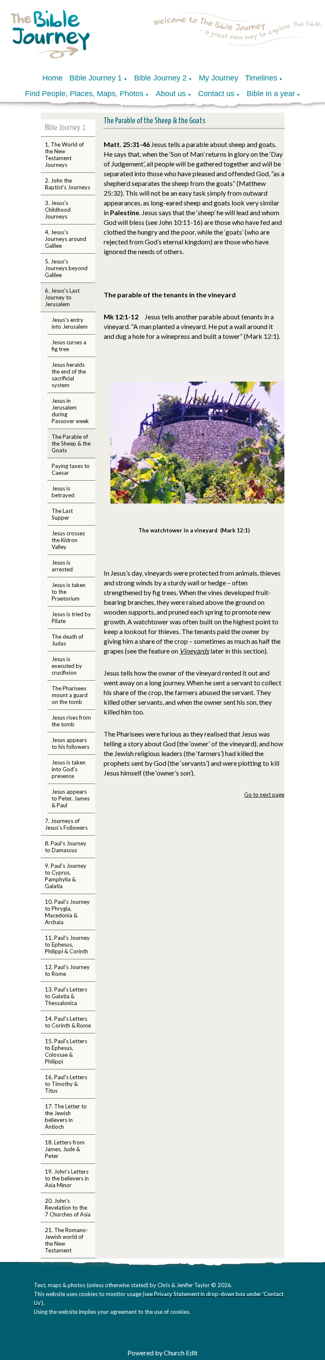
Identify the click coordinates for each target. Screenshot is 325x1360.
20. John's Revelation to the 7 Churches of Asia (68, 1207)
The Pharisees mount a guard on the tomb (70, 695)
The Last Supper (62, 514)
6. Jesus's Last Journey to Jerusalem (62, 297)
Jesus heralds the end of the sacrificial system (69, 374)
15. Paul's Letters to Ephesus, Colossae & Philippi (66, 1051)
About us (171, 93)
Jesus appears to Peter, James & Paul (71, 798)
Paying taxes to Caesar (71, 469)
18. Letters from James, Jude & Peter (65, 1149)
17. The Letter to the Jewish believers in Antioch (66, 1116)
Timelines (261, 78)
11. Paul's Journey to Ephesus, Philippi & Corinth (67, 944)
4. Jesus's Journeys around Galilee (65, 239)
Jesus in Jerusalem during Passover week (70, 410)
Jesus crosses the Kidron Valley (68, 540)
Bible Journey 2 (160, 78)
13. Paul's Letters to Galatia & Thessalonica (66, 996)
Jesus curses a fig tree (69, 345)
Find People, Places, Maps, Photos (84, 93)
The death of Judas (67, 640)
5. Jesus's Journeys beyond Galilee (66, 268)
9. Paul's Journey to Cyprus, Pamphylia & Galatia (65, 875)
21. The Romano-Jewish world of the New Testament (66, 1240)
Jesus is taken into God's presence (68, 769)
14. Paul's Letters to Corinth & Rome (68, 1022)
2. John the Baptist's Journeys (67, 184)
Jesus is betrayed (63, 492)
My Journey (218, 78)
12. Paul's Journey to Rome (67, 970)
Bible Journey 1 (95, 78)
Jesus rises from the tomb (71, 721)
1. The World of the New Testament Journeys (64, 154)
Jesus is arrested (62, 566)
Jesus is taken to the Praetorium (68, 592)
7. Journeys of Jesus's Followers (66, 824)
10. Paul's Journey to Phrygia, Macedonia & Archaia (67, 911)
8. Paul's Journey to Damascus (65, 846)
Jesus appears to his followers (70, 743)
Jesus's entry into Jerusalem (70, 323)
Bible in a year (271, 93)
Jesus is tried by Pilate (71, 617)
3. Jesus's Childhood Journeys (58, 209)
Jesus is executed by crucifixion (67, 666)
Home (52, 78)
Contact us (216, 93)
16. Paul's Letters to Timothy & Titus (66, 1084)
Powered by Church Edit (162, 1353)
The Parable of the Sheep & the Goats (71, 443)
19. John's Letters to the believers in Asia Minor (67, 1178)
